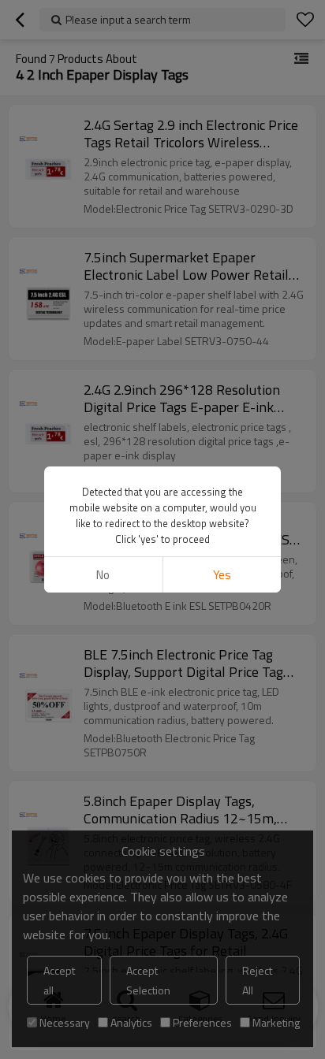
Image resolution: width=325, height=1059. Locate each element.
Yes (222, 575)
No (103, 575)
